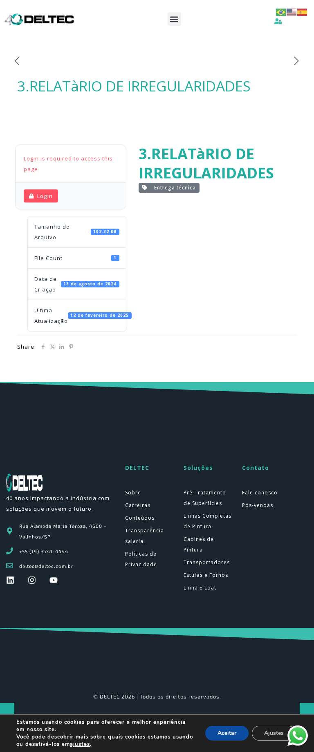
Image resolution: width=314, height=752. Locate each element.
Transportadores (207, 562)
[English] (292, 11)
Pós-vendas (257, 505)
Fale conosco (260, 492)
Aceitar (227, 733)
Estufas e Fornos (206, 575)
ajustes (80, 744)
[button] (174, 19)
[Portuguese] (281, 11)
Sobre (133, 492)
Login (45, 196)
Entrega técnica (173, 187)
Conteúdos (140, 517)
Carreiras (137, 505)
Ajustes (274, 733)
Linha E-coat (200, 587)
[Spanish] (302, 11)
